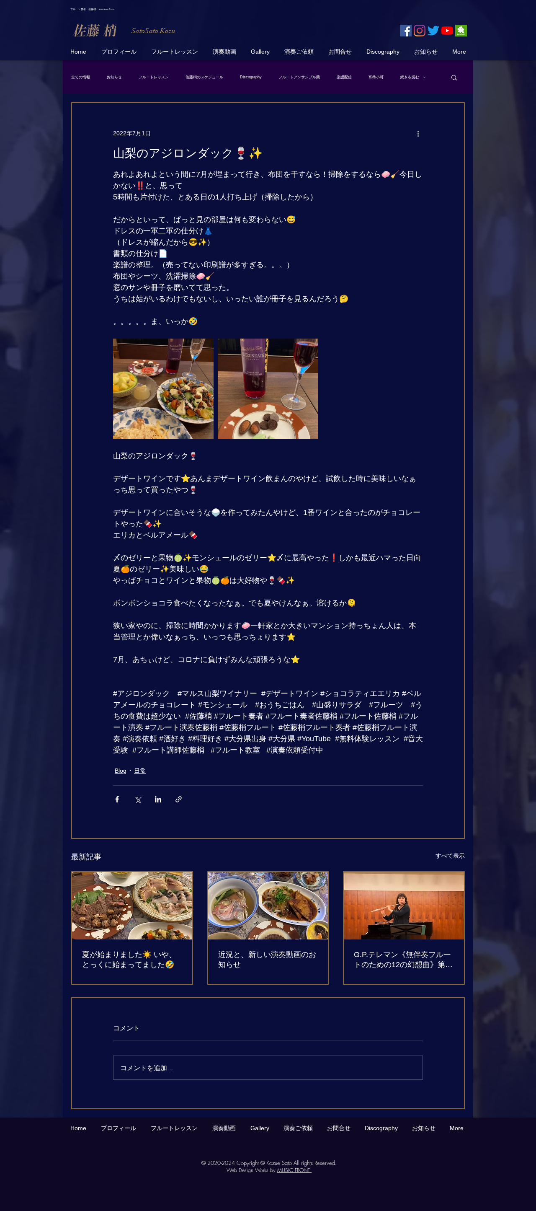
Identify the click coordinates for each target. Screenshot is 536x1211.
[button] (454, 77)
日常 (140, 770)
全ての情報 (80, 77)
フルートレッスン (154, 77)
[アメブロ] (461, 30)
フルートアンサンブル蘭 (299, 77)
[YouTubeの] (447, 30)
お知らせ (114, 77)
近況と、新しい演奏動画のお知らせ (267, 959)
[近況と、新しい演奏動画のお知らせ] (268, 905)
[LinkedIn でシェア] (158, 799)
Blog (120, 770)
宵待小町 (376, 77)
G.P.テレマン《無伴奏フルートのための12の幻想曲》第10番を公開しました (404, 960)
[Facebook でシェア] (117, 799)
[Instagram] (419, 30)
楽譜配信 (344, 77)
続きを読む (409, 77)
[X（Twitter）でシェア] (138, 799)
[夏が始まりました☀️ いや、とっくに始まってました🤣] (132, 905)
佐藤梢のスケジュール (204, 77)
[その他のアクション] (418, 133)
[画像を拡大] (163, 389)
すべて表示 (450, 855)
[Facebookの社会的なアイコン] (406, 30)
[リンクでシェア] (179, 799)
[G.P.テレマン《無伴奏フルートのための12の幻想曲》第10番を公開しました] (404, 905)
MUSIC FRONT (294, 1170)
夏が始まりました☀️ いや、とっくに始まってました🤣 (129, 959)
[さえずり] (433, 30)
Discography (251, 77)
